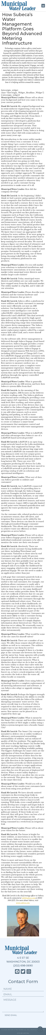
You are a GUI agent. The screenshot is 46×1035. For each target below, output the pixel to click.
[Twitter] (23, 971)
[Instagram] (29, 971)
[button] (43, 5)
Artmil (26, 1033)
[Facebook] (17, 971)
